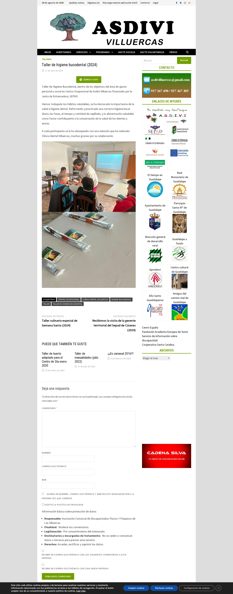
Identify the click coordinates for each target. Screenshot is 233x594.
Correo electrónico (54, 466)
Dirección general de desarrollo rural (155, 241)
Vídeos (173, 52)
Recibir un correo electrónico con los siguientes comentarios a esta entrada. (84, 556)
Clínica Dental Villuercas (95, 299)
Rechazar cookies (164, 588)
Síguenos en (93, 2)
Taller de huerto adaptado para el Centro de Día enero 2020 (54, 359)
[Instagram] (185, 2)
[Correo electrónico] (189, 2)
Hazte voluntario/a (152, 52)
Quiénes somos (76, 2)
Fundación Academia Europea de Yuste (165, 332)
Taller (46, 303)
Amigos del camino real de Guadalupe (179, 298)
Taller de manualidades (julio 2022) (86, 357)
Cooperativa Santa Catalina (158, 344)
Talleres (47, 59)
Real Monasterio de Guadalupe (179, 177)
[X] (181, 2)
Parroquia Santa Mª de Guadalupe (179, 207)
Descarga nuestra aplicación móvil (120, 2)
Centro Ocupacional (68, 299)
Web (44, 479)
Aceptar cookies (136, 588)
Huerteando (63, 52)
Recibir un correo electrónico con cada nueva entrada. (75, 568)
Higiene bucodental (121, 299)
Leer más (80, 590)
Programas (103, 52)
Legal (155, 2)
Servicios (82, 52)
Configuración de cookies (197, 588)
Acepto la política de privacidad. (64, 504)
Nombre (46, 452)
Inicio (47, 52)
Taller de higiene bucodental (67, 303)
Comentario (50, 408)
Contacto (145, 2)
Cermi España (150, 327)
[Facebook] (177, 2)
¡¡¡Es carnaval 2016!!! (120, 353)
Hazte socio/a (126, 52)
